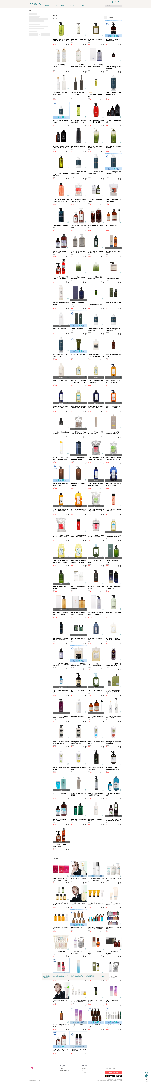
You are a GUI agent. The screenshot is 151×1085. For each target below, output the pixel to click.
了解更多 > (45, 977)
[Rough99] (35, 4)
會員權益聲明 (85, 1072)
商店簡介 (62, 1068)
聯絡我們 (84, 1075)
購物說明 (84, 1068)
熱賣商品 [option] (111, 17)
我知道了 (102, 976)
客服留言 (84, 1070)
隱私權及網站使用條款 (65, 1070)
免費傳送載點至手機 (113, 1072)
